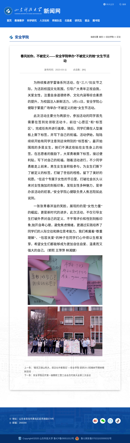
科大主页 (110, 4)
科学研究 (32, 20)
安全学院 (110, 37)
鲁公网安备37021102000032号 (96, 438)
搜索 (124, 4)
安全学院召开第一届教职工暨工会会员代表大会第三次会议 (62, 375)
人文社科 (44, 20)
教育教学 (19, 20)
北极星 (68, 20)
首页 (9, 20)
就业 (87, 20)
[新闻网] (32, 10)
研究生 (78, 20)
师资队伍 (57, 20)
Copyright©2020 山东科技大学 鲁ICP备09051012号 (48, 438)
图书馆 (96, 20)
